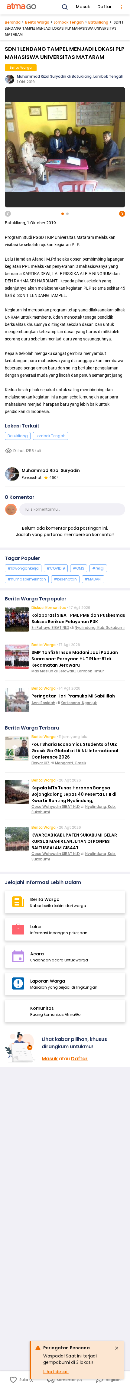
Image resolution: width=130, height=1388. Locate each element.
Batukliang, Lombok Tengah (97, 76)
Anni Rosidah (43, 702)
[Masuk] (21, 1047)
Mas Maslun (42, 671)
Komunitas (42, 1008)
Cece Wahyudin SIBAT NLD (55, 806)
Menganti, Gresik (70, 763)
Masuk (83, 7)
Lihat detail (56, 1372)
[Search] (65, 7)
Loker (36, 927)
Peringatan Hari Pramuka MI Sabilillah (73, 696)
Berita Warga (37, 22)
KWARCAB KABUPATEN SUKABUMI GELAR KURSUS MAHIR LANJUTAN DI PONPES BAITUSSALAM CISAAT (74, 841)
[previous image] (8, 214)
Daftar (104, 7)
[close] (116, 1348)
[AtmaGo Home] (22, 7)
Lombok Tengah (69, 22)
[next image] (122, 214)
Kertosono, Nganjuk (79, 702)
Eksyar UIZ (40, 763)
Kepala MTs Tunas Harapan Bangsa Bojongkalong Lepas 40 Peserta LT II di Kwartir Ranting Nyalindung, (73, 794)
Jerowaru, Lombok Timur (81, 671)
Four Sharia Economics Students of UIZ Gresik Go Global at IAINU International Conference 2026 (74, 750)
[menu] (121, 7)
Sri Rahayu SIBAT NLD (50, 627)
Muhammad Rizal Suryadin (41, 76)
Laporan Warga (47, 981)
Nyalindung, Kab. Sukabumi (100, 627)
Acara (37, 954)
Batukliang (98, 22)
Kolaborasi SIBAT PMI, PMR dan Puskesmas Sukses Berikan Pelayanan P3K (78, 618)
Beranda (13, 22)
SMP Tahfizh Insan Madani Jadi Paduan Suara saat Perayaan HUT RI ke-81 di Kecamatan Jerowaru (74, 658)
